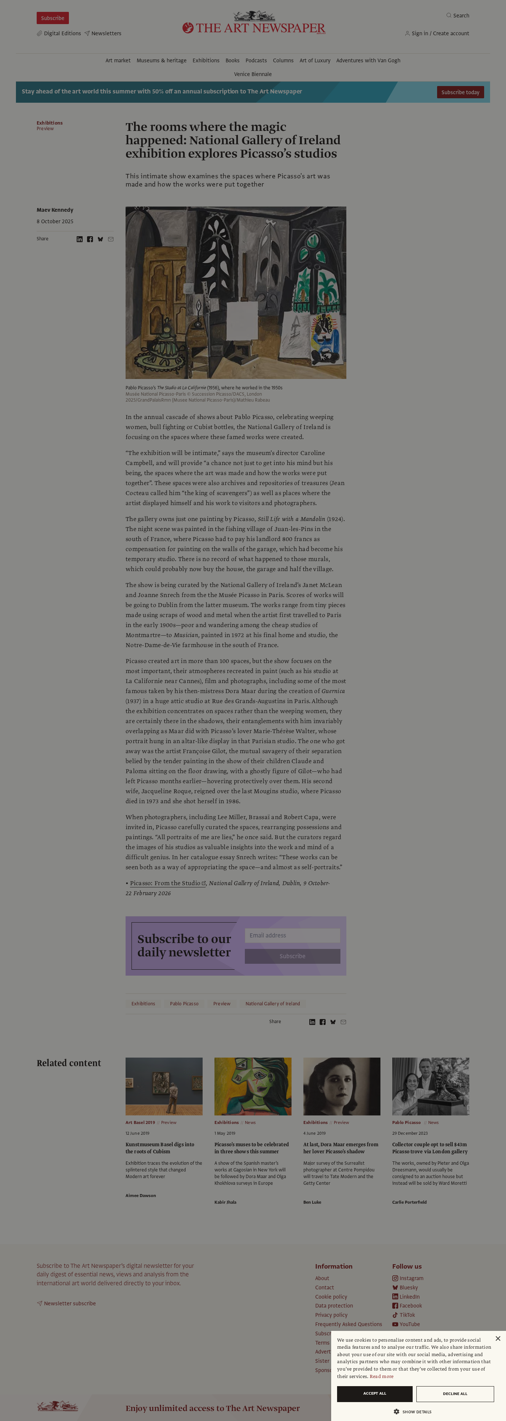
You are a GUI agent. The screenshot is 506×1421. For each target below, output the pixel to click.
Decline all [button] (455, 1394)
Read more (382, 1376)
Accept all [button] (374, 1393)
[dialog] (418, 1376)
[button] (415, 1411)
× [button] (497, 1339)
